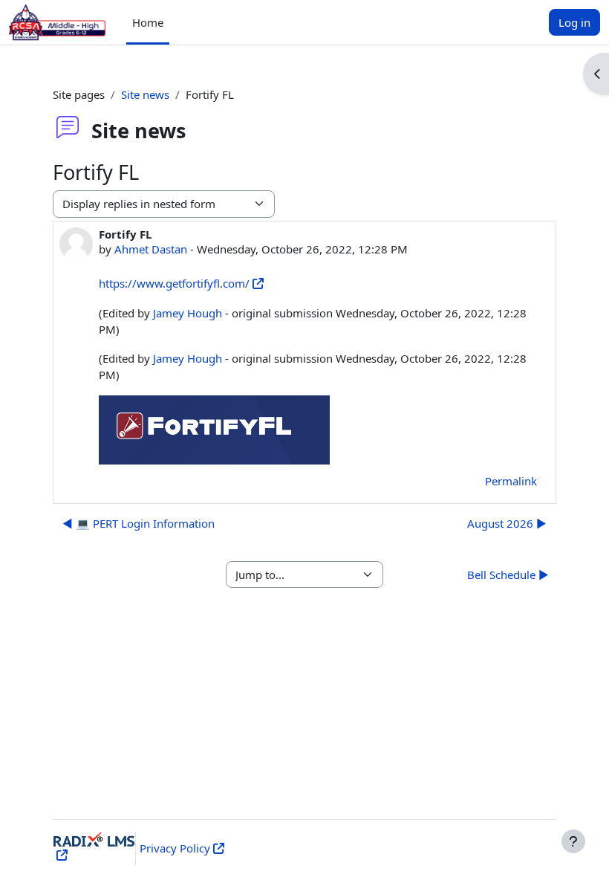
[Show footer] (573, 841)
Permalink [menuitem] (511, 480)
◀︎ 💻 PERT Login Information (138, 523)
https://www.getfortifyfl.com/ (174, 283)
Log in (574, 22)
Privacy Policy (175, 848)
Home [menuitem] (147, 22)
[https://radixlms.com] (60, 854)
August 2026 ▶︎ (507, 523)
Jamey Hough (187, 312)
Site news (145, 94)
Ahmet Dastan (150, 249)
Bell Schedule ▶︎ (508, 574)
